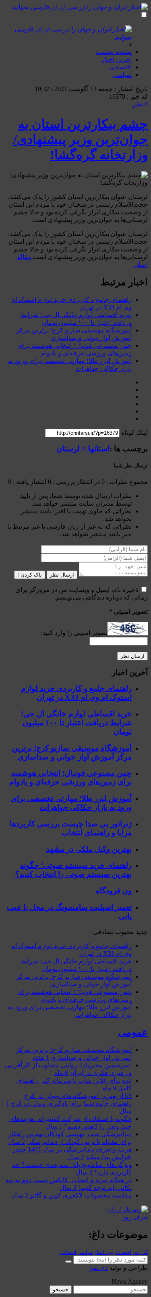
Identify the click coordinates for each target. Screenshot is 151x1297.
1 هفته (40, 1057)
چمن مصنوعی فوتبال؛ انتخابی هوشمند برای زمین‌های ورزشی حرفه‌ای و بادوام (70, 777)
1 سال (54, 1126)
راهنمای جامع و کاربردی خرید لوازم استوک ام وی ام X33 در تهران (76, 692)
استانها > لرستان (83, 448)
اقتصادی (120, 67)
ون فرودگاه (114, 890)
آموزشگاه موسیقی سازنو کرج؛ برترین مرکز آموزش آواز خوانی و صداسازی (72, 752)
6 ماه (61, 1072)
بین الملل (104, 1252)
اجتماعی (67, 1252)
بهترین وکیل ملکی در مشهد (89, 849)
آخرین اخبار (116, 59)
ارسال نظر (62, 575)
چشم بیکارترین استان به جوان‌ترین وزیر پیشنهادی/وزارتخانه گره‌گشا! (80, 139)
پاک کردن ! (29, 575)
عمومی (133, 1032)
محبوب (124, 931)
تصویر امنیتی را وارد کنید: (74, 633)
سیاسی (122, 74)
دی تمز (98, 1267)
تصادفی (103, 931)
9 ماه (109, 1088)
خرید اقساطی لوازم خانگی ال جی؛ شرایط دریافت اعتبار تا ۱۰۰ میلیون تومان (76, 723)
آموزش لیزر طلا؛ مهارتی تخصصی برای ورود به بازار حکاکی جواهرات (71, 802)
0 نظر (140, 104)
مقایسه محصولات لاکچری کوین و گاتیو (81, 1195)
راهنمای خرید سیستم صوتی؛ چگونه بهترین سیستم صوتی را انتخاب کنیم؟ (73, 869)
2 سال (16, 1141)
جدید (142, 931)
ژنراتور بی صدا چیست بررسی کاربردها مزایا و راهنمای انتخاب (71, 828)
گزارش (140, 1252)
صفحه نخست (114, 51)
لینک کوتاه (134, 432)
